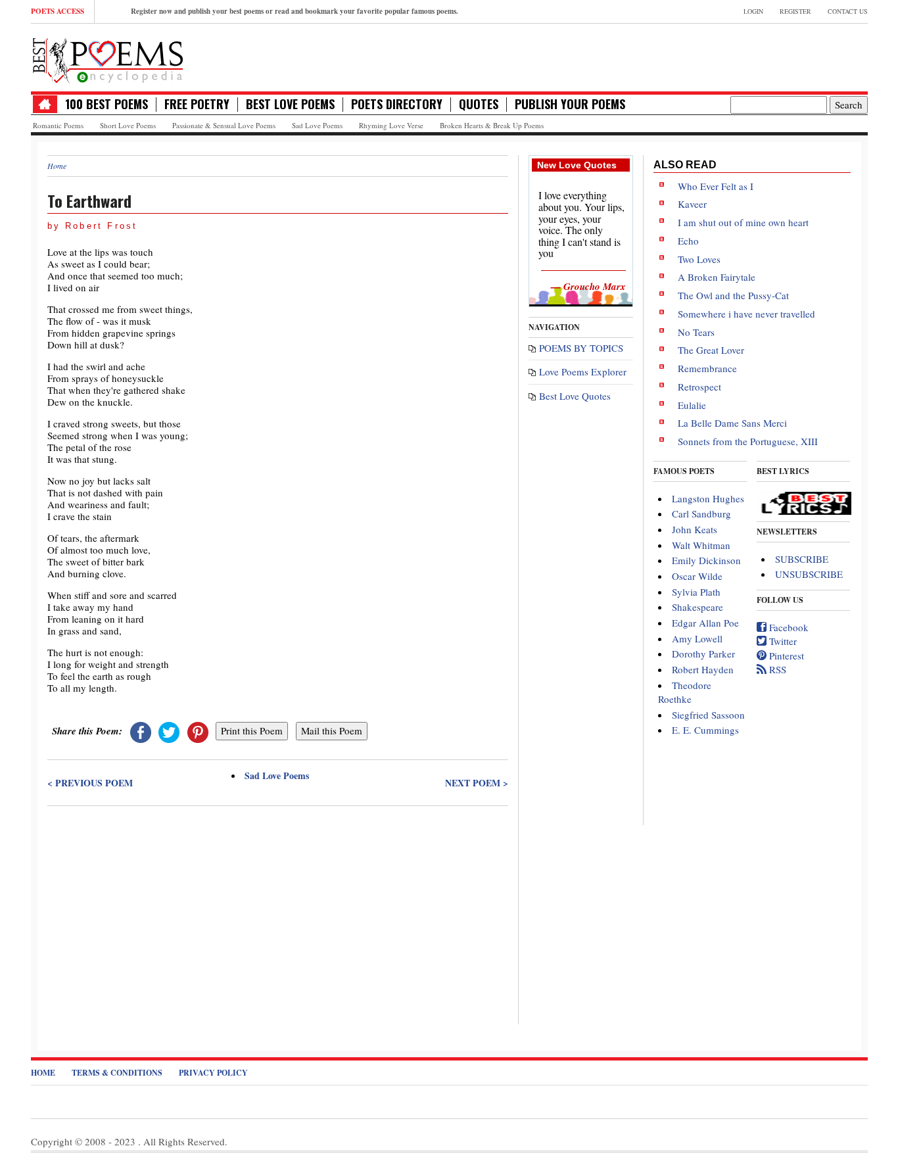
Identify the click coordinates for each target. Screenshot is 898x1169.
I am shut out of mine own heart (743, 222)
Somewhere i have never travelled (746, 313)
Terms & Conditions (117, 1072)
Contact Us (848, 11)
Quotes (478, 104)
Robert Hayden (703, 669)
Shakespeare (697, 606)
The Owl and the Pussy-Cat (733, 295)
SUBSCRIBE (801, 558)
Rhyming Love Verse (391, 125)
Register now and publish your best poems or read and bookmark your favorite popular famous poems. (294, 11)
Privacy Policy (213, 1072)
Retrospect (699, 386)
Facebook (788, 627)
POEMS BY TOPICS (581, 347)
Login (753, 11)
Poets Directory (396, 104)
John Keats (694, 529)
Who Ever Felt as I (715, 186)
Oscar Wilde (697, 576)
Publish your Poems (570, 104)
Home (56, 165)
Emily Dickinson (706, 560)
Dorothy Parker (703, 653)
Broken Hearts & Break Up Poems (492, 125)
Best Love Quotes (575, 395)
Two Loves (699, 259)
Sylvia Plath (696, 591)
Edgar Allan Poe (705, 622)
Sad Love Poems (317, 125)
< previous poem (90, 783)
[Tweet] (168, 730)
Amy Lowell (697, 638)
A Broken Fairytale (716, 276)
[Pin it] (197, 730)
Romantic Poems (58, 125)
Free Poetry (196, 104)
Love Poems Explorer (582, 371)
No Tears (696, 332)
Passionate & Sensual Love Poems (223, 125)
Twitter (782, 641)
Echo (688, 240)
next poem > (476, 783)
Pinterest (785, 655)
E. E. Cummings (705, 729)
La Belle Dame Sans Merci (732, 422)
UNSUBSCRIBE (809, 574)
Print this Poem (252, 730)
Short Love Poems (128, 125)
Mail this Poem (331, 730)
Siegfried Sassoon (708, 714)
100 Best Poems (106, 104)
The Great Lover (711, 349)
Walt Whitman (701, 545)
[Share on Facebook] (140, 730)
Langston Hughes (708, 498)
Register (795, 11)
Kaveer (692, 203)
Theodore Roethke (684, 692)
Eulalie (692, 405)
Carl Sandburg (701, 513)
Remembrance (707, 368)
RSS (776, 669)
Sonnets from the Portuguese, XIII (748, 441)
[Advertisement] (277, 906)
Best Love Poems (290, 104)
